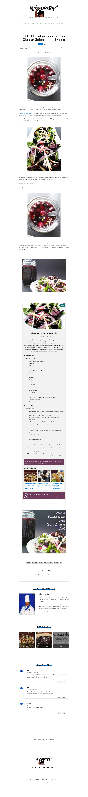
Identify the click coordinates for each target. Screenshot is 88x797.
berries (40, 44)
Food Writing (35, 23)
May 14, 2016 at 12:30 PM (32, 672)
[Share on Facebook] (42, 575)
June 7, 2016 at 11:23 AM (32, 689)
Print (62, 305)
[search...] (67, 24)
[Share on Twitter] (45, 575)
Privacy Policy (55, 779)
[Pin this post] (38, 575)
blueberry (35, 562)
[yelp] (55, 767)
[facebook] (32, 767)
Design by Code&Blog (44, 782)
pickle (40, 562)
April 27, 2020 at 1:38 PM (32, 705)
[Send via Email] (48, 575)
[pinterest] (40, 767)
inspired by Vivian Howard (26, 113)
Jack (28, 670)
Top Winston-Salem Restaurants (49, 23)
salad (45, 562)
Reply (59, 697)
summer (56, 562)
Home (21, 23)
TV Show (27, 23)
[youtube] (48, 767)
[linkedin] (44, 767)
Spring (50, 562)
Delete (64, 697)
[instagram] (52, 767)
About (61, 23)
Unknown (29, 703)
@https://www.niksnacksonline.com (38, 497)
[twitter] (36, 767)
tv (60, 562)
